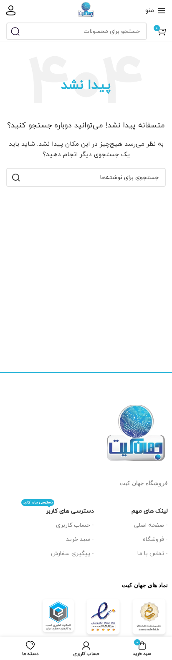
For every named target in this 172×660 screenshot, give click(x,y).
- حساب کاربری (75, 525)
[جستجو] (15, 31)
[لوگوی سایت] (86, 10)
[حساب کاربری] (11, 10)
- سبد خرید (80, 539)
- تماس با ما (152, 554)
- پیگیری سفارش (72, 554)
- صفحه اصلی (151, 525)
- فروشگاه (155, 539)
